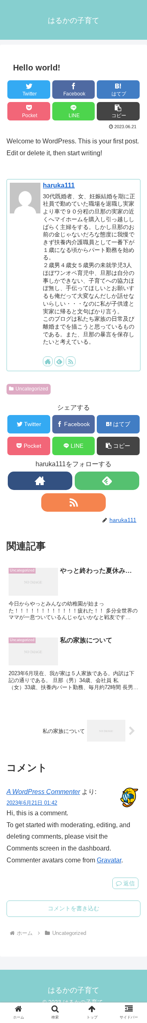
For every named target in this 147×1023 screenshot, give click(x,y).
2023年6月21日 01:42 (32, 803)
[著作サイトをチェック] (48, 361)
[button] (118, 111)
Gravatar (109, 860)
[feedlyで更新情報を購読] (59, 361)
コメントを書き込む (73, 908)
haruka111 (59, 185)
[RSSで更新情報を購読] (71, 361)
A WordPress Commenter (43, 791)
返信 (128, 883)
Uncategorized (32, 389)
